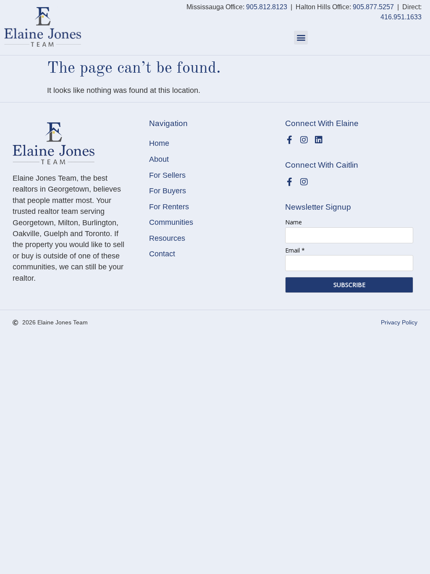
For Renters (169, 207)
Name (293, 222)
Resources (167, 238)
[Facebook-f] (289, 140)
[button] (301, 38)
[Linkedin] (319, 140)
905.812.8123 (266, 7)
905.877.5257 (373, 7)
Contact (162, 254)
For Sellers (167, 175)
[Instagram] (304, 140)
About (159, 159)
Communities (171, 222)
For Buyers (167, 191)
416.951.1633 (401, 17)
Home (159, 143)
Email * (295, 250)
